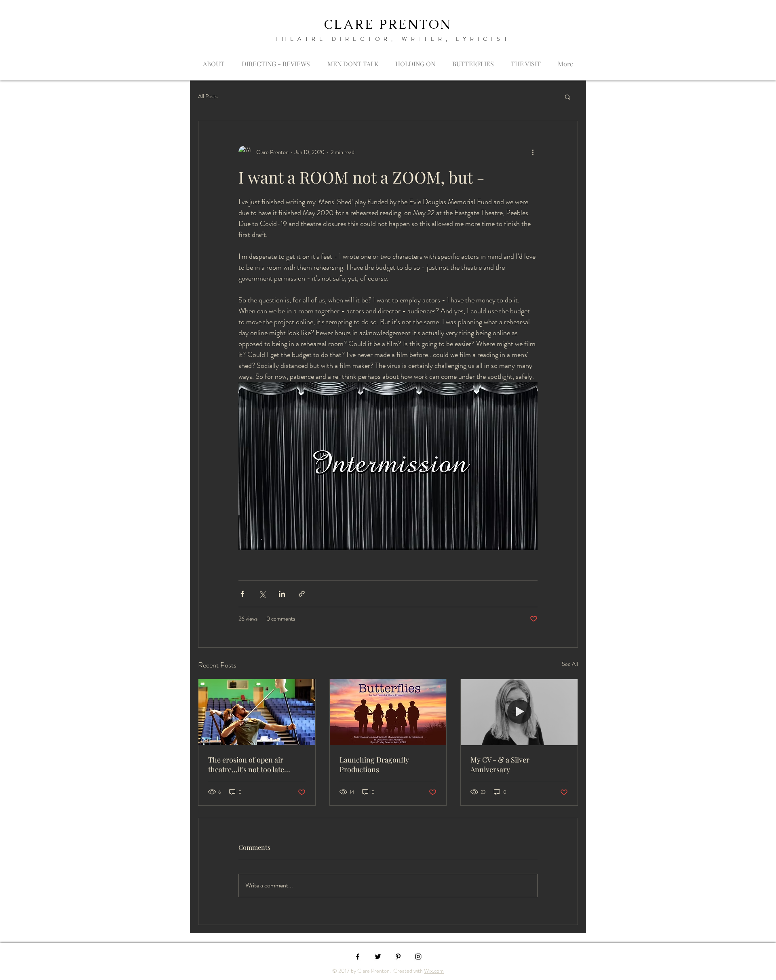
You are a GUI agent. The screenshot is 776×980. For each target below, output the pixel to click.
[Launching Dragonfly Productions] (388, 712)
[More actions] (533, 152)
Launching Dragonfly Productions (374, 764)
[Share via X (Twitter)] (262, 594)
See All (570, 664)
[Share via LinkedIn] (282, 594)
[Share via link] (302, 594)
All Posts (207, 96)
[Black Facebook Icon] (358, 957)
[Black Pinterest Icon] (398, 957)
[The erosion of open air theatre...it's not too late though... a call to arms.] (256, 712)
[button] (567, 96)
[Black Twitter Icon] (378, 957)
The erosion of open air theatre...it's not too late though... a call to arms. (246, 764)
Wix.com (434, 971)
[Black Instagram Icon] (418, 957)
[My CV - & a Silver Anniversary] (519, 712)
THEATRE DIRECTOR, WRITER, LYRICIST (392, 39)
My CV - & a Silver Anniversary (499, 764)
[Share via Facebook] (242, 594)
